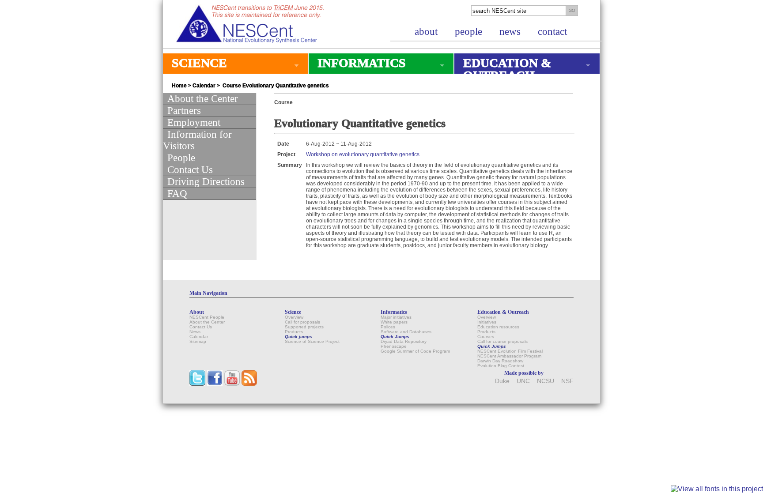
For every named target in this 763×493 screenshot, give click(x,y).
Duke (502, 381)
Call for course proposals (502, 341)
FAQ (177, 193)
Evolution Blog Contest (500, 365)
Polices (388, 326)
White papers (394, 322)
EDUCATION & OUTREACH (502, 69)
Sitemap (197, 341)
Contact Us (190, 169)
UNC (523, 381)
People (181, 157)
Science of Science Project (312, 341)
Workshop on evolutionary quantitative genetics (362, 154)
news (510, 31)
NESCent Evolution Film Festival (510, 351)
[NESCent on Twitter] (197, 383)
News (194, 331)
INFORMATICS (357, 65)
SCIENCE (195, 65)
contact (552, 31)
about (426, 31)
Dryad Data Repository (404, 341)
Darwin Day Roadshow (500, 360)
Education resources (498, 326)
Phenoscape (394, 346)
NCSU (545, 381)
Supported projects (304, 326)
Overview (294, 317)
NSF (567, 381)
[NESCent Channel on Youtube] (232, 383)
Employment (193, 122)
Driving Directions (206, 181)
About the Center (202, 98)
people (468, 31)
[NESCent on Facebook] (215, 383)
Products (294, 331)
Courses (485, 336)
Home (179, 86)
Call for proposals (302, 322)
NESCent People (206, 317)
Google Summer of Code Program (415, 351)
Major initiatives (396, 317)
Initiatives (486, 322)
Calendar (204, 86)
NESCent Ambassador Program (509, 356)
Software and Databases (406, 331)
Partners (184, 110)
